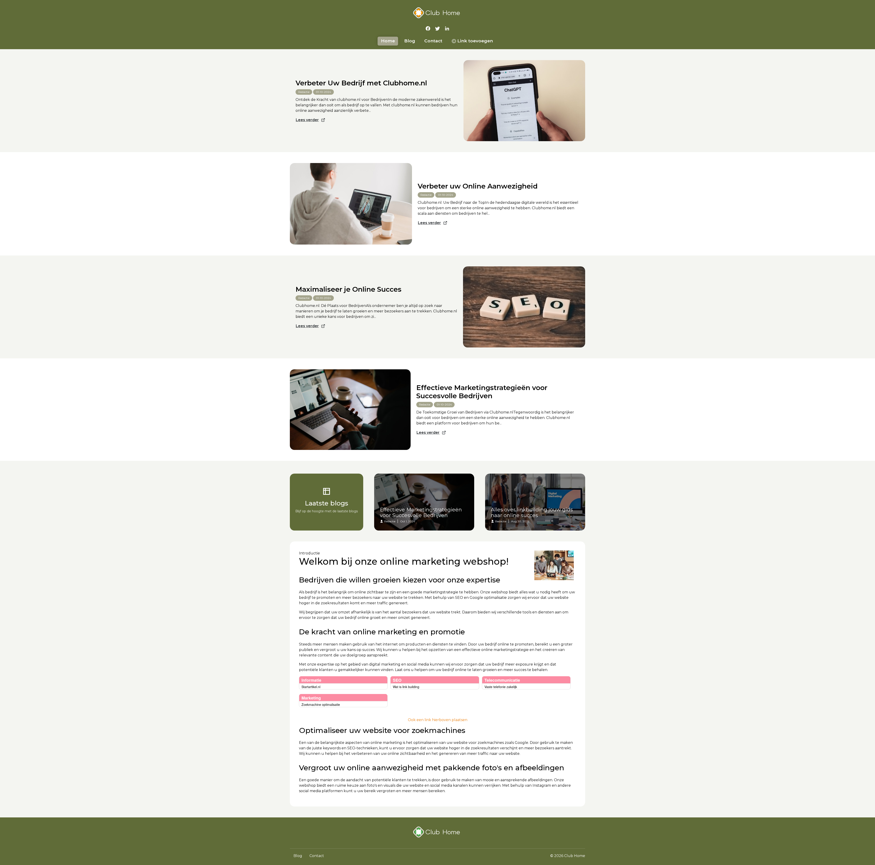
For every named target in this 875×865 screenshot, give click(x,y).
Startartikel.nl (310, 686)
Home (388, 40)
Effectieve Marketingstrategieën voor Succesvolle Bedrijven (481, 392)
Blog (409, 40)
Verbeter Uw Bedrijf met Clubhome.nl (361, 83)
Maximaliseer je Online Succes (348, 289)
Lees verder (307, 120)
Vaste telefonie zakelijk (500, 686)
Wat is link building (406, 686)
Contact (433, 40)
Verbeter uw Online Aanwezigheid (478, 186)
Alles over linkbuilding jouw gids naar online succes (532, 512)
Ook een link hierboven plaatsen (437, 720)
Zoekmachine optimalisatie (320, 704)
